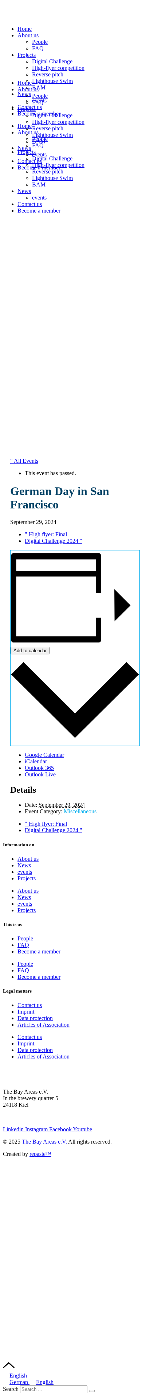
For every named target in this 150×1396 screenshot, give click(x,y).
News (24, 94)
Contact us (29, 161)
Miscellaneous (80, 811)
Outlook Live (40, 774)
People (40, 42)
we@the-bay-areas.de (28, 1117)
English (18, 1375)
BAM (39, 87)
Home (24, 29)
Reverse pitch (47, 74)
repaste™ (40, 1154)
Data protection (35, 1018)
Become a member (38, 167)
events (39, 154)
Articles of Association (43, 1025)
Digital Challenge (52, 158)
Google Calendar (44, 755)
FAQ (38, 48)
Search (11, 1389)
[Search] (92, 1391)
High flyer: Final (46, 534)
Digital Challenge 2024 (53, 541)
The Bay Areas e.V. (44, 1142)
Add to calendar (30, 650)
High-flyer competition (58, 122)
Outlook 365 (39, 768)
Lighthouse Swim (52, 81)
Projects (26, 55)
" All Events (24, 461)
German (19, 1382)
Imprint (25, 1012)
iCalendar (36, 761)
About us (28, 35)
